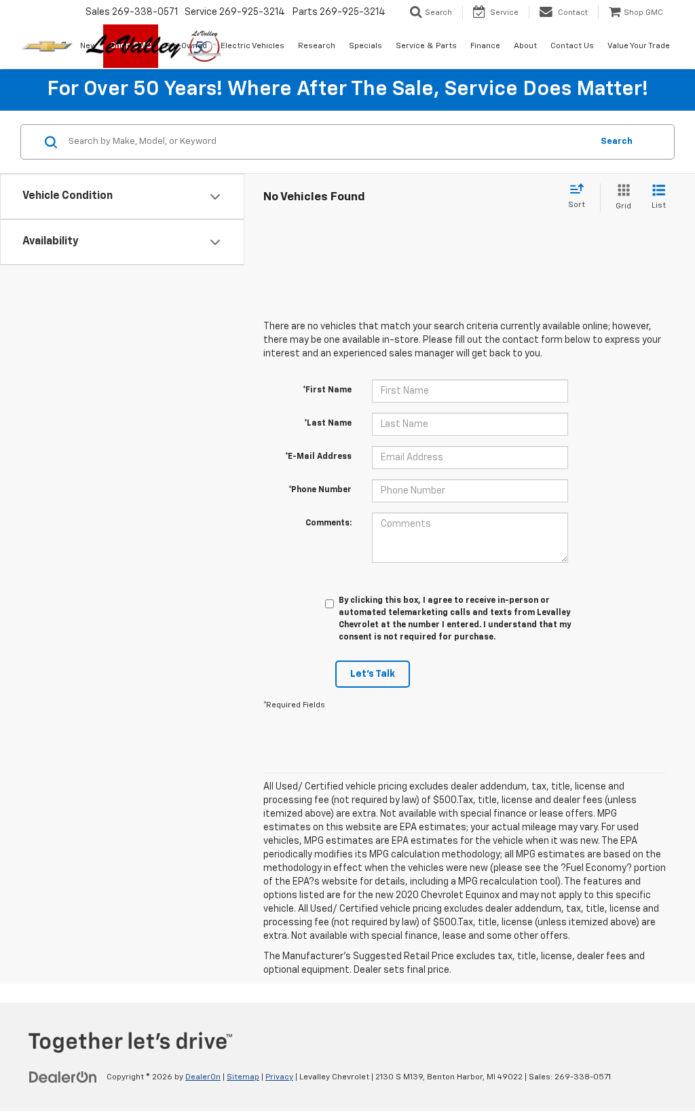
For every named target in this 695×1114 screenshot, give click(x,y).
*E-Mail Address (318, 457)
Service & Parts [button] (426, 46)
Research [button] (316, 46)
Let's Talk (372, 674)
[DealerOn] (63, 1076)
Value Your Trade (638, 46)
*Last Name (328, 424)
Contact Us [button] (572, 46)
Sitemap (243, 1077)
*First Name (327, 390)
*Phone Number (320, 490)
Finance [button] (485, 46)
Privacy (279, 1077)
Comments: (328, 523)
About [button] (525, 46)
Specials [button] (365, 46)
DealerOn (203, 1077)
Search (617, 141)
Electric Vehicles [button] (252, 46)
